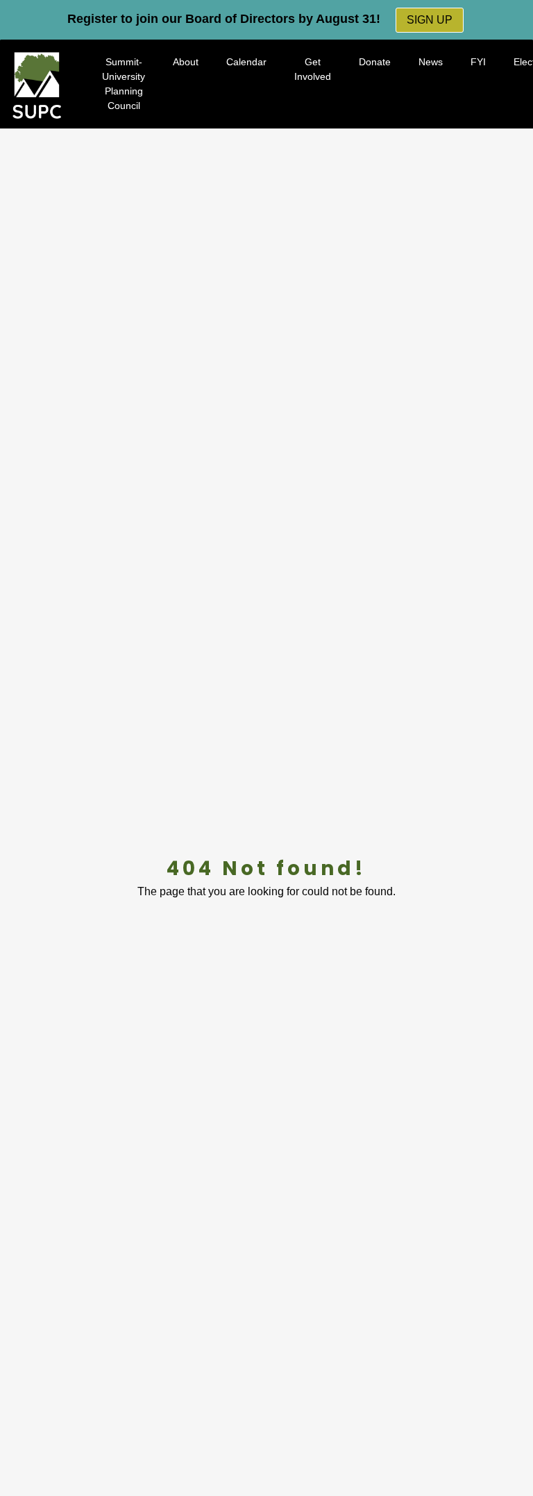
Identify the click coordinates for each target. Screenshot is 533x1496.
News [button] (430, 61)
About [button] (185, 61)
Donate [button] (375, 61)
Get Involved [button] (312, 69)
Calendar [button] (246, 61)
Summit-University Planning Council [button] (123, 83)
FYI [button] (478, 61)
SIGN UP (429, 20)
